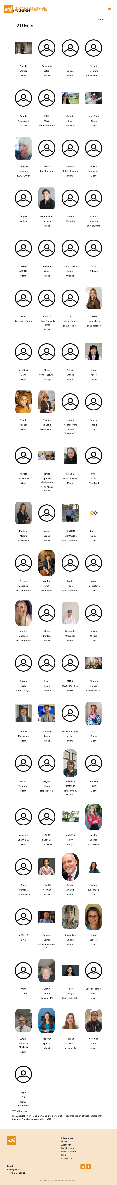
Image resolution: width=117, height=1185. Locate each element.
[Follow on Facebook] (88, 1166)
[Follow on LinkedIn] (82, 1166)
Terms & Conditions (17, 1173)
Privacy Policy (14, 1169)
